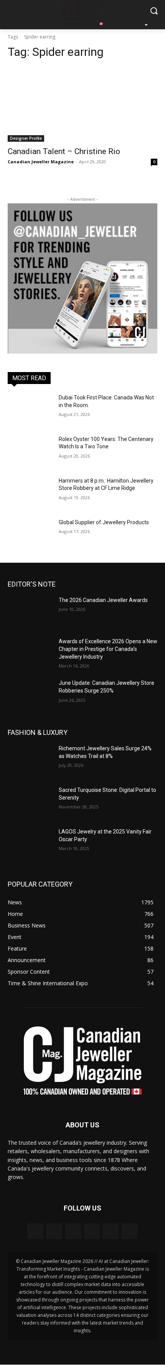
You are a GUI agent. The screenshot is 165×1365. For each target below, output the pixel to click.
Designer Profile (26, 138)
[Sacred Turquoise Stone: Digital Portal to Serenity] (30, 802)
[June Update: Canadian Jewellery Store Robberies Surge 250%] (30, 695)
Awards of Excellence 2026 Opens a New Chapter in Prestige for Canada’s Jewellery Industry (108, 648)
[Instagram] (54, 1231)
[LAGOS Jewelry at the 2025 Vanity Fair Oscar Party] (30, 844)
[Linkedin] (73, 1231)
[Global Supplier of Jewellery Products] (30, 534)
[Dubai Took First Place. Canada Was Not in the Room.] (30, 410)
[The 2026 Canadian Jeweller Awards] (30, 612)
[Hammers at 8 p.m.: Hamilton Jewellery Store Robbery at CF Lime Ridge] (30, 493)
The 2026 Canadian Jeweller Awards (103, 600)
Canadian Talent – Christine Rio (64, 151)
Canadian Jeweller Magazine (41, 161)
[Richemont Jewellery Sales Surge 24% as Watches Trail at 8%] (30, 760)
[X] (110, 1231)
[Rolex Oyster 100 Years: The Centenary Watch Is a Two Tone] (30, 451)
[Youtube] (129, 1231)
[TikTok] (91, 1231)
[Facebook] (35, 1231)
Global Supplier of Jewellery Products (104, 522)
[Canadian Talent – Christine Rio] (82, 104)
